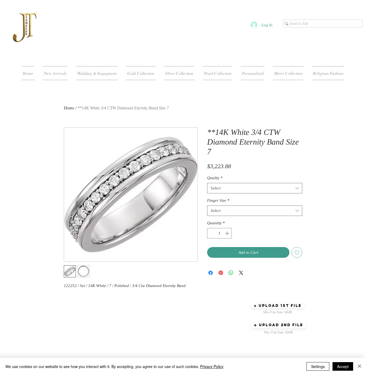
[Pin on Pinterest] (221, 273)
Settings (318, 366)
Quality (215, 178)
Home (69, 108)
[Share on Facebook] (210, 273)
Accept (343, 366)
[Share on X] (241, 273)
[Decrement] (211, 233)
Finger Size (218, 200)
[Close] (359, 366)
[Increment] (227, 233)
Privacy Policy (211, 366)
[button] (277, 306)
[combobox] (254, 188)
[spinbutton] (219, 233)
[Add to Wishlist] (297, 252)
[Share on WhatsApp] (231, 273)
